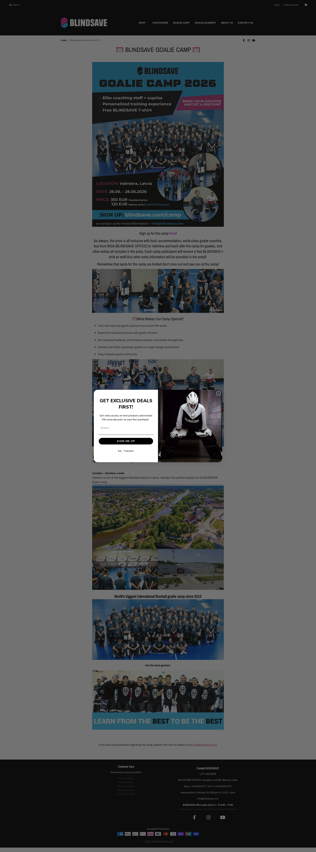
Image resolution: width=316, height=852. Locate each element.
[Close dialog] (219, 393)
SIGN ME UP (126, 441)
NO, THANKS (126, 451)
